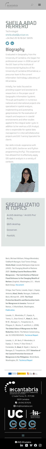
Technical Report (25, 360)
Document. (20, 284)
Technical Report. (31, 335)
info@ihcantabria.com (24, 406)
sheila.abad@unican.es (17, 35)
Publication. (10, 310)
